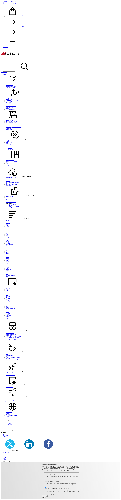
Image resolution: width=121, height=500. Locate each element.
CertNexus (8, 231)
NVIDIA (7, 260)
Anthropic (8, 223)
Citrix (7, 234)
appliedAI (8, 221)
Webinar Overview (9, 385)
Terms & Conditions (7, 454)
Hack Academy (9, 338)
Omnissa (7, 261)
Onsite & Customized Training (12, 100)
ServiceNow (10, 149)
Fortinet (7, 246)
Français (23, 36)
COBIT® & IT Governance (11, 161)
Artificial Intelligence (10, 355)
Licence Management (10, 166)
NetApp (7, 258)
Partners (7, 416)
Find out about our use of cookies (48, 494)
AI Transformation (9, 85)
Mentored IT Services (10, 360)
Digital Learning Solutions (11, 331)
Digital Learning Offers (10, 109)
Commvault (8, 236)
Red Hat (7, 267)
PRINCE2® (8, 165)
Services (4, 321)
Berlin (9, 422)
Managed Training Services (11, 334)
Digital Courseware (9, 107)
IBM (6, 251)
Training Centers (9, 108)
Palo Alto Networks (9, 265)
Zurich (9, 421)
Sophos (7, 270)
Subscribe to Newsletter (10, 375)
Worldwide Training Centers (13, 427)
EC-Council (8, 243)
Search (4, 434)
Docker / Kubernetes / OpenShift (12, 182)
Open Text (8, 262)
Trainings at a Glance (10, 120)
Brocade (7, 229)
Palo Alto (7, 312)
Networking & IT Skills (10, 87)
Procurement (8, 128)
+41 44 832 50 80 (4, 60)
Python (7, 198)
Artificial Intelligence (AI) (11, 177)
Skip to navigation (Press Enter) (9, 1)
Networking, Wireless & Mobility (12, 359)
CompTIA (8, 237)
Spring (9, 208)
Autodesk (7, 226)
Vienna (9, 426)
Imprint (4, 455)
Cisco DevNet (11, 205)
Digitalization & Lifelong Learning (12, 337)
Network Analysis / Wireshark (11, 184)
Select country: (6, 47)
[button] (12, 47)
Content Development (10, 333)
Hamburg (10, 424)
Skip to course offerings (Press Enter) (10, 3)
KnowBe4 (8, 255)
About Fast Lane (9, 412)
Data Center (8, 181)
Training (4, 74)
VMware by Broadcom (10, 275)
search (2, 70)
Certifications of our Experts (11, 415)
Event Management (9, 335)
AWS (7, 227)
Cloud (7, 178)
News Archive (8, 373)
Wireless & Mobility (10, 185)
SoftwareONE (8, 269)
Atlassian (10, 148)
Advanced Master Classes (11, 86)
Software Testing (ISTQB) (11, 202)
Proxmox (7, 266)
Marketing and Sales (10, 125)
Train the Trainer (9, 129)
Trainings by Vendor (10, 98)
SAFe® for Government (10, 142)
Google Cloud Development (13, 206)
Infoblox (7, 253)
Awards (7, 413)
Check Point (8, 232)
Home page (5, 435)
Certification (5, 276)
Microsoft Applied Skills (10, 308)
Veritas (7, 274)
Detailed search (4, 72)
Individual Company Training (11, 339)
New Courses (8, 102)
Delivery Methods (9, 104)
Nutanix (7, 259)
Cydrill (7, 240)
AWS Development (12, 204)
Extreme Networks (9, 244)
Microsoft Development (13, 207)
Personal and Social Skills (11, 122)
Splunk (7, 271)
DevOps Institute (9, 144)
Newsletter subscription (5, 61)
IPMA (7, 162)
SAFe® (7, 141)
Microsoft (7, 257)
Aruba (7, 225)
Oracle (7, 263)
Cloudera (7, 235)
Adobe (7, 219)
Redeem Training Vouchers (11, 106)
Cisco (7, 233)
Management (8, 414)
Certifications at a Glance (11, 287)
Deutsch (23, 26)
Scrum (7, 143)
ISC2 (7, 252)
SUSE (7, 272)
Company (5, 401)
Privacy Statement (6, 456)
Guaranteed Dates (9, 101)
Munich (9, 425)
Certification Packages (10, 400)
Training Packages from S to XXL (12, 397)
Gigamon (7, 248)
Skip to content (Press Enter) (8, 4)
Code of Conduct (9, 417)
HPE (6, 250)
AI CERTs (8, 220)
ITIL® (7, 163)
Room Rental (8, 341)
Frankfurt (10, 423)
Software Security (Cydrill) (11, 200)
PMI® (7, 164)
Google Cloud (8, 249)
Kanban (7, 145)
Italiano (23, 45)
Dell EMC (8, 242)
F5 (6, 245)
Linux (7, 183)
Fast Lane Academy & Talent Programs (13, 336)
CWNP (7, 238)
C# (6, 197)
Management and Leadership (11, 121)
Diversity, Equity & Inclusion (11, 418)
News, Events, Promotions (8, 362)
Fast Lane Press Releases (11, 372)
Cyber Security (9, 179)
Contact (10, 60)
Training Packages (9, 103)
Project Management (10, 123)
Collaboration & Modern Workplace (13, 357)
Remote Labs (8, 342)
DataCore (7, 241)
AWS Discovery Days (10, 387)
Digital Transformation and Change (13, 124)
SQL (6, 199)
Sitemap (4, 458)
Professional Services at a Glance (12, 352)
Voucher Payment (9, 399)
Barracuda (8, 228)
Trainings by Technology (11, 99)
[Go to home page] (10, 57)
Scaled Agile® (8, 315)
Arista (7, 224)
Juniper (7, 254)
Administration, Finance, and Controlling (14, 127)
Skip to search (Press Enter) (8, 2)
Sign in (4, 459)
